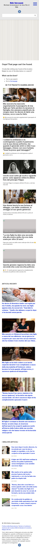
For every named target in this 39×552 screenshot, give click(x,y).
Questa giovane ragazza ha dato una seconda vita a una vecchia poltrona (19, 266)
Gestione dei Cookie (8, 528)
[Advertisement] (19, 40)
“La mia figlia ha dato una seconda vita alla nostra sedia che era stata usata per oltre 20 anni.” (18, 237)
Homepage (13, 81)
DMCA (17, 528)
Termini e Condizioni (24, 526)
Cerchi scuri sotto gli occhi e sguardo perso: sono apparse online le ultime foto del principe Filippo (19, 178)
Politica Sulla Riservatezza (10, 526)
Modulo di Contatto (25, 528)
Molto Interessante (16, 3)
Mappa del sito (6, 529)
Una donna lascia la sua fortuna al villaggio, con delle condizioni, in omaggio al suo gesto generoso (17, 207)
